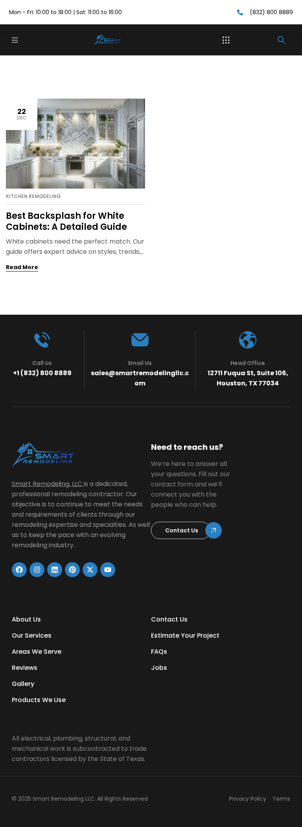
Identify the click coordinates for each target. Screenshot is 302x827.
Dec (22, 113)
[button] (226, 40)
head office (247, 363)
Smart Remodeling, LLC (47, 483)
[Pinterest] (72, 569)
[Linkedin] (54, 569)
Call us (42, 363)
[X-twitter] (90, 569)
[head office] (247, 339)
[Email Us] (140, 339)
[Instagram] (36, 569)
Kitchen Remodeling (33, 196)
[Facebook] (19, 569)
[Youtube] (107, 569)
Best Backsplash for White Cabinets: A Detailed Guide (66, 221)
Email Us (140, 363)
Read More (22, 267)
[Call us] (42, 339)
